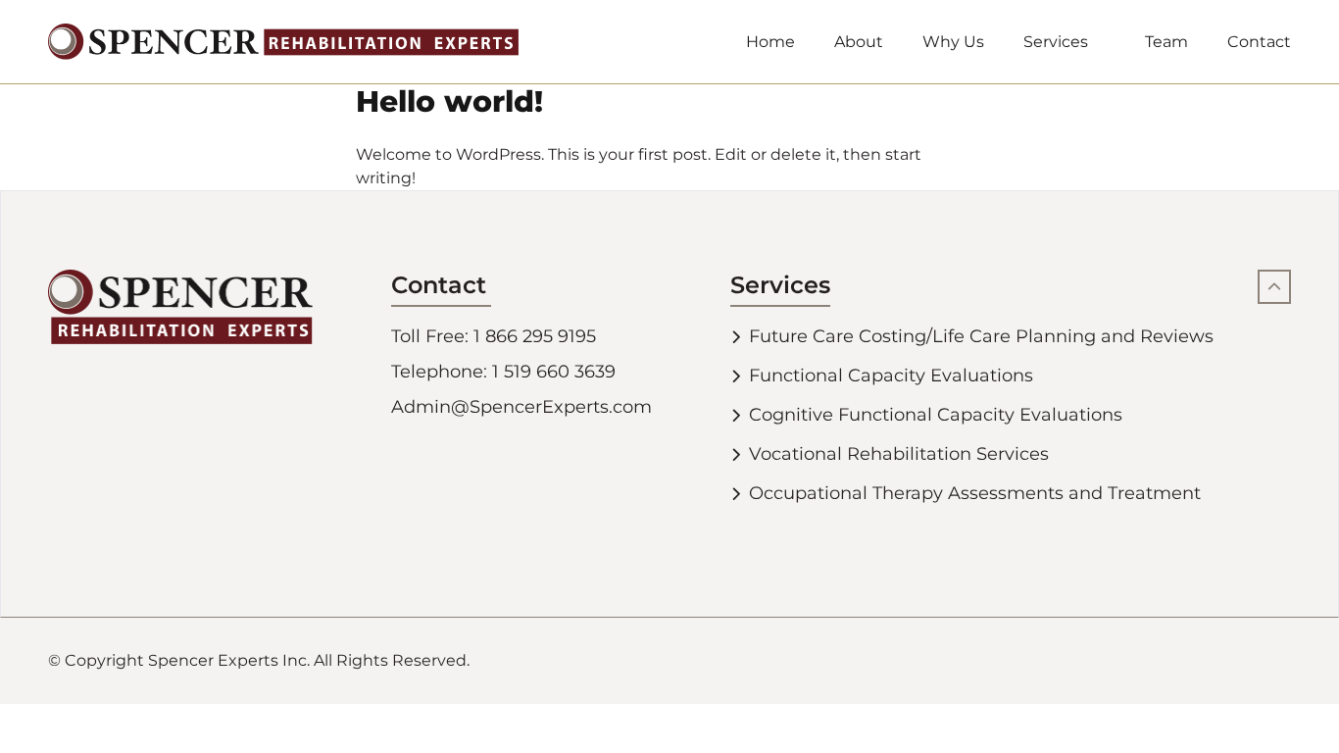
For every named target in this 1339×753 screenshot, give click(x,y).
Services (1055, 41)
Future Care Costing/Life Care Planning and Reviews (981, 336)
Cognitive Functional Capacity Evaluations (935, 415)
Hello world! (449, 101)
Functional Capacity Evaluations (891, 375)
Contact (1259, 41)
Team (1166, 41)
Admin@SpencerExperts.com (521, 407)
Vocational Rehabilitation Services (899, 454)
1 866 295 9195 (534, 336)
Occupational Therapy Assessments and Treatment (975, 493)
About (858, 41)
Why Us (953, 41)
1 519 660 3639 (554, 371)
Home (770, 41)
